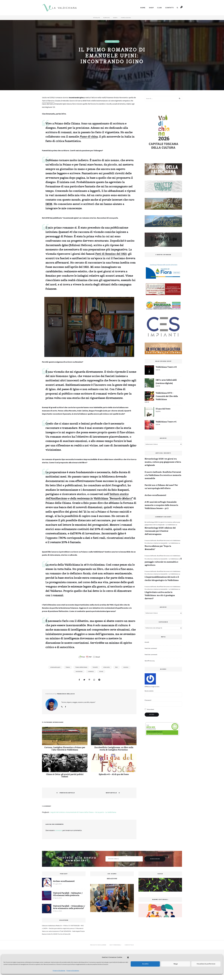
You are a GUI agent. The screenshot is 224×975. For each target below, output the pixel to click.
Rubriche (106, 18)
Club (159, 7)
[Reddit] (99, 680)
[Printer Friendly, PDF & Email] (89, 657)
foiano (68, 667)
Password (148, 700)
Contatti (169, 7)
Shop (151, 7)
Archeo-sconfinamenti (155, 495)
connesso (58, 830)
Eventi (115, 18)
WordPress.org (149, 661)
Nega (176, 963)
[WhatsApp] (94, 680)
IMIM (49, 204)
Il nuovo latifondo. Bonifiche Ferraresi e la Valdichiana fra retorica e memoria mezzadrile (163, 475)
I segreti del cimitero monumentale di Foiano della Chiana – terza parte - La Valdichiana (83, 812)
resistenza (79, 671)
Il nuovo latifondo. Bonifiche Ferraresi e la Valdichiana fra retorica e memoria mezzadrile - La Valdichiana (162, 541)
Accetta (145, 963)
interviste (106, 667)
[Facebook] (79, 680)
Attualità (96, 18)
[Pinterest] (89, 680)
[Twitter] (84, 680)
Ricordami (150, 709)
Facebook (65, 707)
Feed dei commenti (151, 654)
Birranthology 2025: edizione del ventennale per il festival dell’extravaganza (160, 531)
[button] (128, 957)
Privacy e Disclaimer (59, 971)
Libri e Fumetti (112, 41)
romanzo (91, 671)
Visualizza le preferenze (206, 963)
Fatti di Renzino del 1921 (111, 253)
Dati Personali (115, 945)
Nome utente (149, 691)
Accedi (147, 642)
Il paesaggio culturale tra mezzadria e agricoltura (163, 561)
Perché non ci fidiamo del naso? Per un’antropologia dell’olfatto (161, 486)
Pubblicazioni (126, 18)
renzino (125, 667)
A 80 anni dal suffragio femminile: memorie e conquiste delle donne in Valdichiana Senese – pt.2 (161, 505)
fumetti (95, 667)
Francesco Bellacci (105, 69)
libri (116, 667)
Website (62, 707)
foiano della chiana (81, 667)
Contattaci (129, 945)
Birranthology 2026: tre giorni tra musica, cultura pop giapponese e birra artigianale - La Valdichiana (162, 523)
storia (101, 671)
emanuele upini (55, 667)
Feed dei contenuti (151, 648)
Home (142, 7)
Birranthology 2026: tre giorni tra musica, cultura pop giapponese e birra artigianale (163, 462)
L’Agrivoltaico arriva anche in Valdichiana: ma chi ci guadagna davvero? (160, 595)
